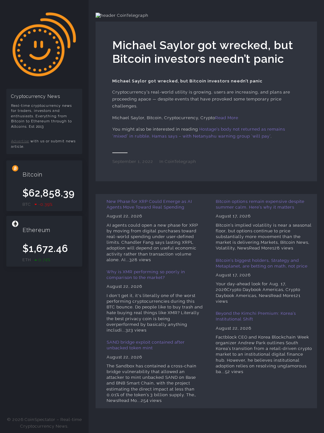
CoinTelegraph (180, 161)
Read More (226, 117)
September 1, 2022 (132, 161)
